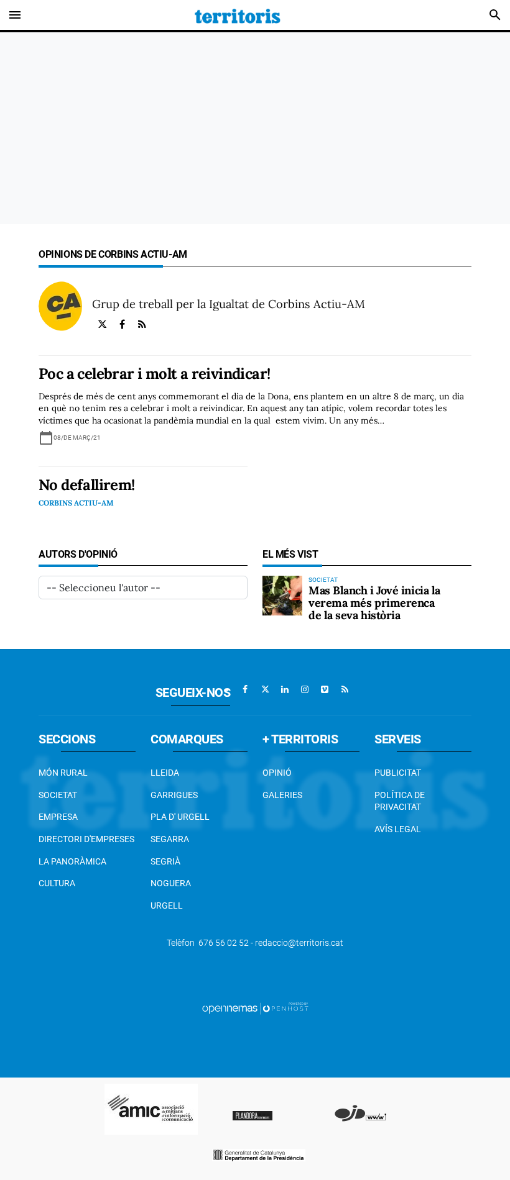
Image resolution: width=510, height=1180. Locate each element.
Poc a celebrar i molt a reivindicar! (154, 374)
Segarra (170, 839)
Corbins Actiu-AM (76, 502)
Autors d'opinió (78, 554)
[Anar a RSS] (345, 689)
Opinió (277, 773)
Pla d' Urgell (180, 817)
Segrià (165, 861)
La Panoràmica (72, 861)
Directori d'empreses (86, 839)
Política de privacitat (399, 801)
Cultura (57, 883)
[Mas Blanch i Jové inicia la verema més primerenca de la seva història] (282, 595)
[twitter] (102, 324)
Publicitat (397, 773)
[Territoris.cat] (237, 15)
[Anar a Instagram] (305, 689)
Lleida (165, 773)
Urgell (167, 905)
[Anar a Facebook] (245, 689)
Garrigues (174, 795)
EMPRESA (58, 817)
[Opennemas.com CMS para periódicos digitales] (255, 1008)
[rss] (142, 324)
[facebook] (122, 324)
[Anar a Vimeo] (325, 689)
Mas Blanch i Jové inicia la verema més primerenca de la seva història (374, 602)
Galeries (282, 795)
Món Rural (63, 773)
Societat (58, 795)
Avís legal (397, 829)
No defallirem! (87, 485)
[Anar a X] (265, 689)
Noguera (171, 883)
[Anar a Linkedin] (285, 689)
